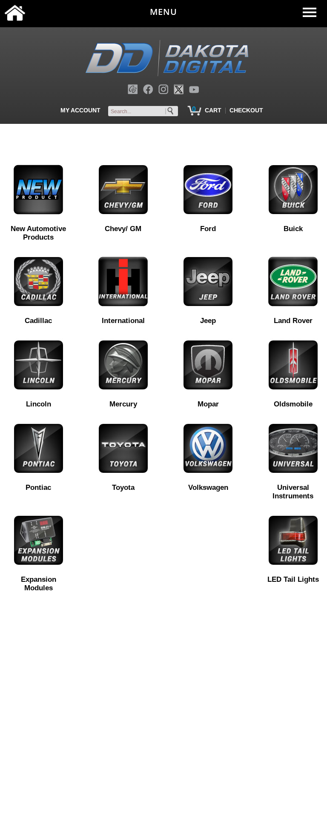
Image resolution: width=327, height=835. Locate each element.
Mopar (208, 404)
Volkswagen (208, 487)
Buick (293, 229)
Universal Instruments (292, 491)
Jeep (208, 321)
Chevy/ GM (123, 229)
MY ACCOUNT (80, 110)
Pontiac (38, 487)
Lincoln (38, 404)
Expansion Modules (38, 583)
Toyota (123, 487)
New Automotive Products (38, 233)
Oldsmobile (293, 404)
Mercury (123, 404)
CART (213, 110)
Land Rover (293, 321)
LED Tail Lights (293, 579)
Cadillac (38, 321)
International (123, 321)
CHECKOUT (246, 110)
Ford (208, 229)
